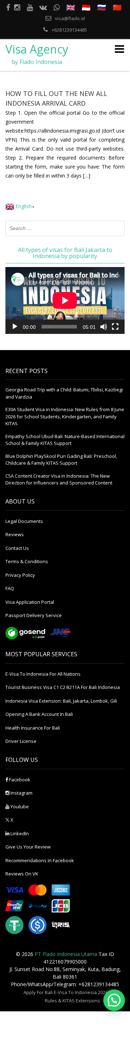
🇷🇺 (101, 7)
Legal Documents (24, 521)
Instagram (20, 793)
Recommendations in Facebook (39, 860)
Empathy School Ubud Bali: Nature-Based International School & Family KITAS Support (65, 440)
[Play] (14, 326)
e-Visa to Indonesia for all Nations (43, 674)
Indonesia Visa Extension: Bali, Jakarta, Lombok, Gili (61, 701)
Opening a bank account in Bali (39, 714)
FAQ (9, 588)
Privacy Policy (20, 575)
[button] (114, 1000)
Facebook (19, 779)
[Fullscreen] (115, 326)
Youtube (19, 806)
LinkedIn (19, 833)
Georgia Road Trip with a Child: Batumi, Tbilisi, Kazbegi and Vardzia (64, 393)
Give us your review (28, 847)
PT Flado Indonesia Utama (66, 954)
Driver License (20, 741)
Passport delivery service (33, 615)
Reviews (14, 534)
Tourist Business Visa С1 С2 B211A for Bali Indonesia (62, 687)
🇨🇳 (117, 7)
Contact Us (17, 548)
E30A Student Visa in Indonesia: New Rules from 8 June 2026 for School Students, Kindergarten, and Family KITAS (64, 416)
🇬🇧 (70, 7)
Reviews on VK (21, 873)
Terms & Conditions (26, 561)
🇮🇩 (86, 7)
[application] (65, 300)
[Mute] (103, 326)
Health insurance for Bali (32, 728)
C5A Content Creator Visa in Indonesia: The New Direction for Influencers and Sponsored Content (58, 479)
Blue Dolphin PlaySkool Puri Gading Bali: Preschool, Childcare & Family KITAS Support (61, 459)
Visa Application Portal (29, 602)
